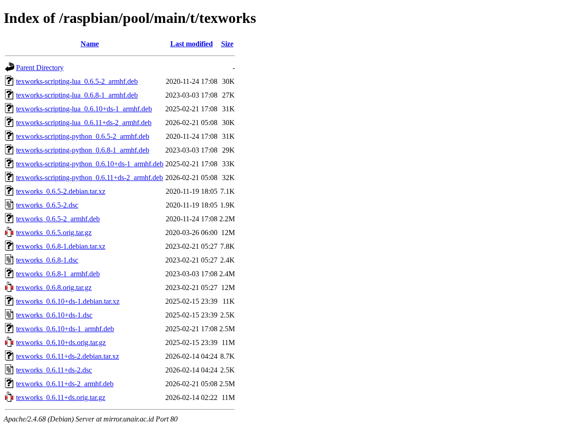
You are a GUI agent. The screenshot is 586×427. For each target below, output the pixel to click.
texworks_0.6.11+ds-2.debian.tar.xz (67, 356)
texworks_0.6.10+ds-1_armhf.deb (65, 329)
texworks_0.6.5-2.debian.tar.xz (60, 191)
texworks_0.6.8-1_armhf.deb (58, 274)
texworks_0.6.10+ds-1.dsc (54, 315)
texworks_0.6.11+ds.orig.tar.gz (60, 397)
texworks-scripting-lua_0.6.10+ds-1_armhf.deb (84, 109)
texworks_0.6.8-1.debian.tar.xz (60, 246)
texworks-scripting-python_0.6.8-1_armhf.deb (82, 150)
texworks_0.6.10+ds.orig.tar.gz (61, 342)
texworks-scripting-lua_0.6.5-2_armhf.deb (77, 81)
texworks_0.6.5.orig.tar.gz (54, 232)
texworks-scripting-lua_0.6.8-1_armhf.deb (77, 95)
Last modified (191, 44)
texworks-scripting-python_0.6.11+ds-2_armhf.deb (89, 177)
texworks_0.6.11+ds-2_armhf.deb (65, 384)
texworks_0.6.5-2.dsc (47, 205)
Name (90, 44)
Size (227, 44)
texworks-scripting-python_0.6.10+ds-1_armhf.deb (89, 164)
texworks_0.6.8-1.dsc (47, 260)
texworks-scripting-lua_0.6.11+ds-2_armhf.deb (84, 122)
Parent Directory (40, 67)
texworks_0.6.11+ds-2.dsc (54, 370)
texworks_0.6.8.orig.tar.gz (54, 287)
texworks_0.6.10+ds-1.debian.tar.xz (67, 301)
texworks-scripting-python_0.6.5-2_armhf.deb (82, 136)
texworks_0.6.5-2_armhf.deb (58, 219)
